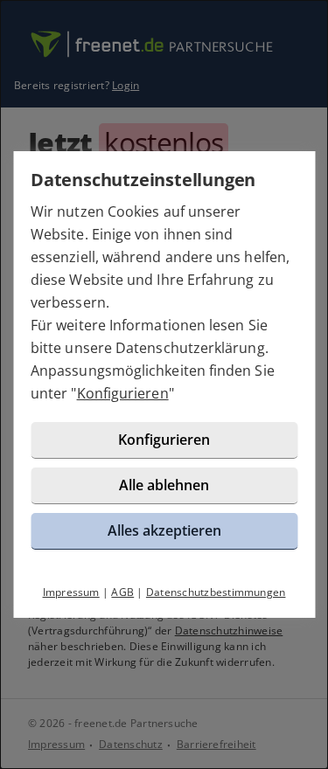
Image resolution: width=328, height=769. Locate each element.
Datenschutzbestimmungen (216, 592)
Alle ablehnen (164, 485)
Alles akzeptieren (164, 530)
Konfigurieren (123, 393)
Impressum (71, 592)
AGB (122, 592)
